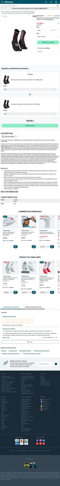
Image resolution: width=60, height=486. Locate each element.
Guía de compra (9, 136)
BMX (22, 427)
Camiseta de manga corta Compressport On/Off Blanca (47, 233)
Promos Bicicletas (45, 384)
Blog (42, 376)
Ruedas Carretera (25, 408)
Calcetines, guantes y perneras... (10, 353)
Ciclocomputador (25, 430)
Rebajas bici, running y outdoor (9, 391)
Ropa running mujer (16, 11)
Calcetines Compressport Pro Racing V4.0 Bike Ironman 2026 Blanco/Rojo (47, 279)
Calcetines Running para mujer (31, 353)
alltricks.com (46, 403)
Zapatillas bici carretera (27, 416)
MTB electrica (24, 418)
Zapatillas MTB (25, 404)
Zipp (2, 422)
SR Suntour (4, 416)
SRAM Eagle (4, 427)
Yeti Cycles (4, 410)
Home (2, 11)
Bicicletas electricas (26, 406)
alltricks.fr (45, 401)
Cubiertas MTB (24, 401)
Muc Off (3, 420)
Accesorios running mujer (28, 11)
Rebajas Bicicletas (45, 381)
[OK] (56, 364)
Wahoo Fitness (5, 415)
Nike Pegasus (4, 403)
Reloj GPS (23, 422)
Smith (2, 413)
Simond (3, 408)
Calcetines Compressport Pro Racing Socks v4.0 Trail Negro (25, 104)
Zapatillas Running (26, 399)
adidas (3, 425)
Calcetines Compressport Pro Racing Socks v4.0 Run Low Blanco (28, 279)
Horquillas (23, 410)
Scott (2, 428)
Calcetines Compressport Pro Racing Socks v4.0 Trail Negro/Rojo (27, 79)
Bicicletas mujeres (26, 411)
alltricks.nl (45, 410)
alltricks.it (45, 406)
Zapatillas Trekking (26, 428)
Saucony (3, 406)
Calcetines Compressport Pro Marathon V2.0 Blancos (10, 278)
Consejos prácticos (26, 391)
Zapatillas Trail (25, 415)
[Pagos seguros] (21, 442)
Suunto (3, 404)
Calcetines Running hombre (41, 350)
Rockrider (3, 399)
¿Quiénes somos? (6, 376)
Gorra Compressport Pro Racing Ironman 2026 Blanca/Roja (9, 234)
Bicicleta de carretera (26, 420)
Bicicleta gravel (25, 423)
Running (8, 11)
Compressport (40, 15)
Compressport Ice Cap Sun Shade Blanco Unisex (27, 233)
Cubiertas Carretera (26, 403)
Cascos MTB (24, 413)
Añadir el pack (30, 125)
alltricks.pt (45, 408)
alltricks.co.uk (46, 399)
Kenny (2, 418)
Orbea (2, 423)
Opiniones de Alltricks (26, 384)
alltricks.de (46, 404)
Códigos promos (45, 383)
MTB (22, 425)
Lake (2, 411)
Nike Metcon (4, 401)
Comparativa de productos (28, 393)
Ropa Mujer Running (25, 350)
